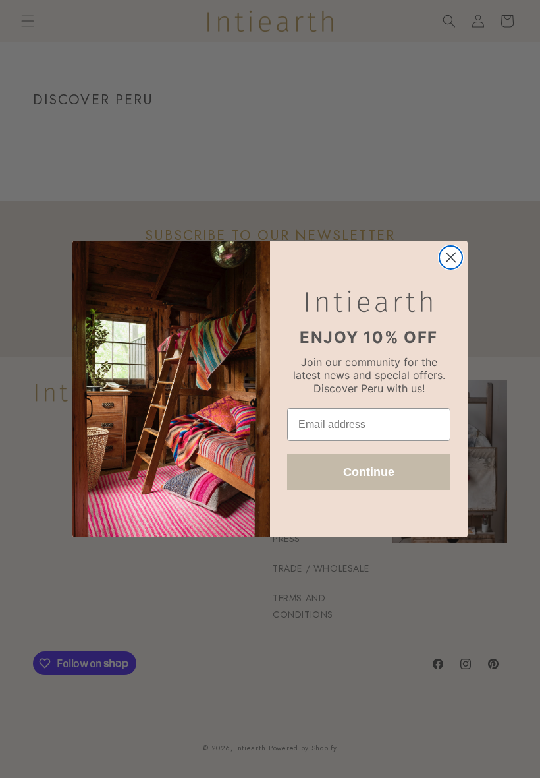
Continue (368, 472)
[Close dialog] (450, 257)
